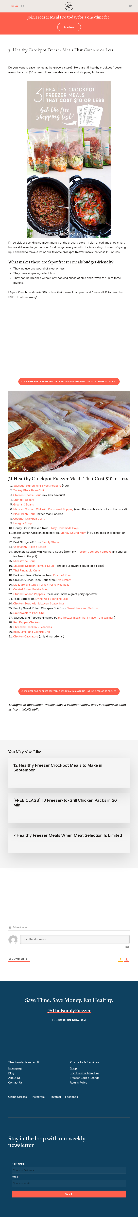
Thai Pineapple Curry (27, 570)
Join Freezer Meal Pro (84, 1073)
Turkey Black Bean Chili (28, 490)
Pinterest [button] (55, 1096)
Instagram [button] (79, 1020)
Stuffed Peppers (23, 499)
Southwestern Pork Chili (28, 613)
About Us (14, 1077)
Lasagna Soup (22, 523)
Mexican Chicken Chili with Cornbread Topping (43, 509)
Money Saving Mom (73, 532)
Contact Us (15, 1082)
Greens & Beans (23, 504)
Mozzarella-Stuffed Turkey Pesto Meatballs (41, 584)
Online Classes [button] (17, 1096)
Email (16, 1177)
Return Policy (78, 1082)
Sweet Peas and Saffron (82, 608)
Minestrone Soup (24, 561)
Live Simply (63, 580)
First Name (18, 1164)
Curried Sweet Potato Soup (30, 589)
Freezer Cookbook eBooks (94, 551)
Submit (69, 1194)
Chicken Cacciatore (25, 636)
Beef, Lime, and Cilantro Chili (31, 631)
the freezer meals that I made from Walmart (86, 617)
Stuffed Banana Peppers (29, 594)
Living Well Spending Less (51, 598)
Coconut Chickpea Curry (29, 518)
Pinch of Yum (62, 575)
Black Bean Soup (24, 514)
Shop (73, 1068)
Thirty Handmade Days (64, 528)
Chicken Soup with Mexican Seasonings (38, 603)
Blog (11, 1073)
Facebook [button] (71, 1096)
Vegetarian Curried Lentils (29, 547)
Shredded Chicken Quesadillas (32, 627)
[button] (11, 6)
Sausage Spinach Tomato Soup (33, 565)
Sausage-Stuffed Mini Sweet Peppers (37, 485)
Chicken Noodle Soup (27, 495)
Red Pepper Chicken (26, 622)
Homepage (15, 1068)
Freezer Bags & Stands (84, 1077)
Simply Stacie (50, 542)
